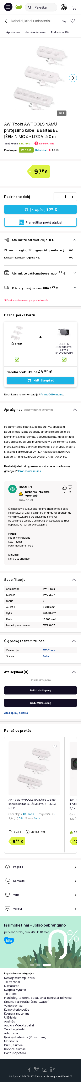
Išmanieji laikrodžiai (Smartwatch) (27, 1002)
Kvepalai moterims (16, 1013)
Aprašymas (13, 32)
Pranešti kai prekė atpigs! (44, 222)
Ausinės (9, 1021)
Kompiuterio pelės (16, 1009)
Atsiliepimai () (59, 32)
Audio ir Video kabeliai (19, 1025)
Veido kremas (13, 1005)
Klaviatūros (11, 986)
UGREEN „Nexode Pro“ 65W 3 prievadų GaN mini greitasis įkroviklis (64, 351)
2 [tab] (42, 965)
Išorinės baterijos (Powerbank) (25, 1037)
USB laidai (10, 1017)
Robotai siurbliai (15, 1049)
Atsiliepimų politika (16, 713)
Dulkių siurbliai (13, 1045)
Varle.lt (26, 150)
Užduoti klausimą (40, 703)
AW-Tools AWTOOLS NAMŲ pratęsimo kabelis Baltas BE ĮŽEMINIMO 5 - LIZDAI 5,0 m (32, 804)
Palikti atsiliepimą (40, 690)
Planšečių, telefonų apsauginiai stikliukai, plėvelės (38, 998)
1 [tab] (34, 965)
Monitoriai (11, 1041)
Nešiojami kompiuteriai (19, 978)
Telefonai (10, 994)
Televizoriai (12, 982)
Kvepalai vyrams (15, 990)
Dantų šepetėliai (15, 1053)
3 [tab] (49, 965)
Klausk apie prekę (35, 32)
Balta (46, 656)
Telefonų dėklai (14, 1029)
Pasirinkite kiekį (17, 196)
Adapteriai (11, 1033)
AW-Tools (49, 650)
